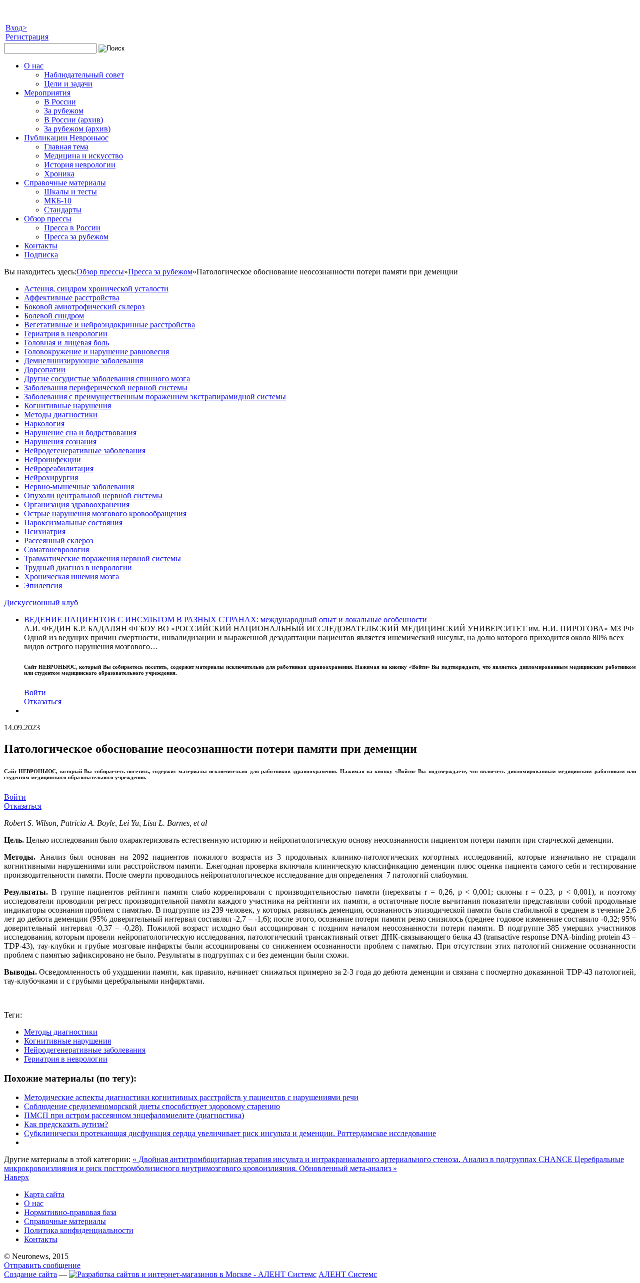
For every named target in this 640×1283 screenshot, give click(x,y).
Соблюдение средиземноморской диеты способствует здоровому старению (152, 1106)
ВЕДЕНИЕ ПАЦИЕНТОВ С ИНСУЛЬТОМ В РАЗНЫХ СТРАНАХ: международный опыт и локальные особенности (225, 619)
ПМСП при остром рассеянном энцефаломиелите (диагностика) (134, 1115)
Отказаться (43, 701)
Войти (35, 692)
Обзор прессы (100, 271)
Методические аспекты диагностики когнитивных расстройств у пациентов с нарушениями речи (191, 1097)
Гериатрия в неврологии (66, 1059)
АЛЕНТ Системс (347, 1274)
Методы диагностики (61, 1032)
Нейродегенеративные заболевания (85, 1050)
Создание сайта (30, 1274)
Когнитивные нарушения (67, 1041)
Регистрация (27, 36)
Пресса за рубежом (160, 271)
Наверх (16, 1177)
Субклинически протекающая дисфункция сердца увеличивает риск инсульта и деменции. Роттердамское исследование (230, 1133)
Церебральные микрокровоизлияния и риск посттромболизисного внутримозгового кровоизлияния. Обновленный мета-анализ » (314, 1164)
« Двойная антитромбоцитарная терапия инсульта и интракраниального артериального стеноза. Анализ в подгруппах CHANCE (353, 1159)
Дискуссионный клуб (41, 602)
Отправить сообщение (42, 1265)
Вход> (16, 27)
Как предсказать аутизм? (66, 1124)
